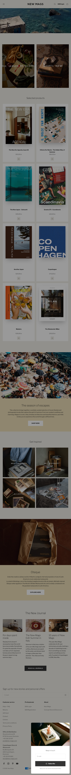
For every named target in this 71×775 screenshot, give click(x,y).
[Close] (66, 726)
